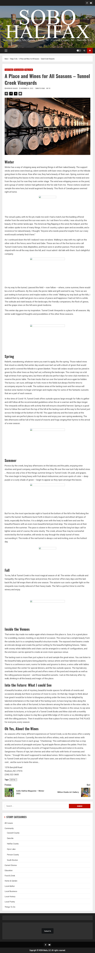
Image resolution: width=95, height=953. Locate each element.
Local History (10, 896)
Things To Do (28, 70)
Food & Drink (9, 70)
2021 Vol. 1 (13, 780)
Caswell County (13, 833)
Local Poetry (10, 902)
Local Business (11, 891)
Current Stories (11, 865)
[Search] (84, 50)
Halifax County (13, 844)
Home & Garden (11, 881)
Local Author (10, 886)
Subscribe (90, 50)
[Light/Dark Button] (79, 50)
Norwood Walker (12, 88)
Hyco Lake (11, 849)
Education (9, 870)
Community (9, 828)
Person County (19, 70)
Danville (10, 838)
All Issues (9, 823)
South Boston (12, 860)
